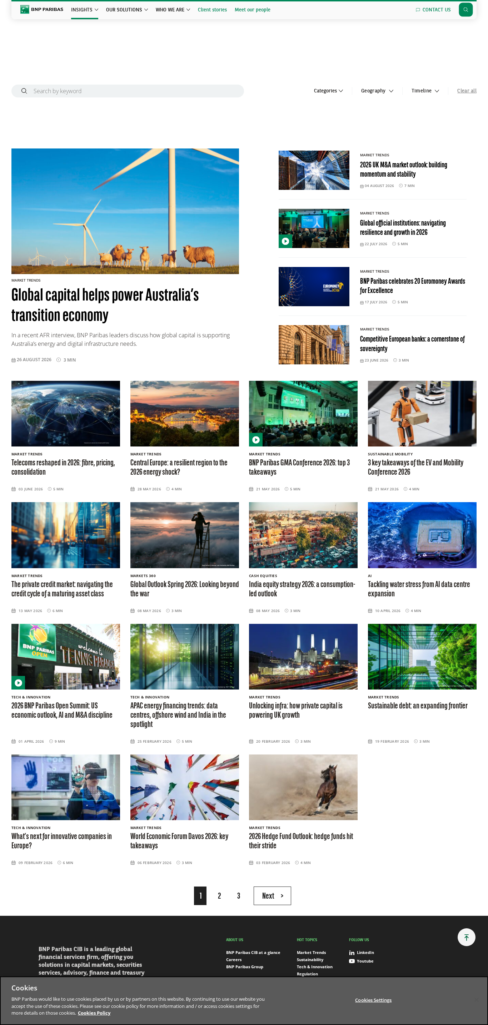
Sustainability (310, 959)
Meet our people (252, 9)
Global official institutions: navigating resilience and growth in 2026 (403, 228)
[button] (466, 937)
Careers (233, 959)
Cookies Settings (373, 999)
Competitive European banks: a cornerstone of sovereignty (412, 344)
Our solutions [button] (124, 9)
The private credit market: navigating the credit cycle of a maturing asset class (62, 590)
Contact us (437, 9)
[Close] (476, 1000)
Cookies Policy (94, 1013)
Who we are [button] (170, 9)
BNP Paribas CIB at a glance (253, 952)
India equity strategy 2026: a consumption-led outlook (302, 590)
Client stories (212, 9)
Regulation (307, 973)
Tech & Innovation (315, 966)
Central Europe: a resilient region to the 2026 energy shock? (179, 468)
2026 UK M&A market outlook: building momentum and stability (403, 170)
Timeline (422, 91)
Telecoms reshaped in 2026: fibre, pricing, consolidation (63, 468)
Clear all (467, 91)
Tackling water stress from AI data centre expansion (419, 590)
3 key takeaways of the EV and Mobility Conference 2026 (415, 468)
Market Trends (311, 952)
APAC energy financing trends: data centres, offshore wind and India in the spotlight (178, 715)
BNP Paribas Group (244, 966)
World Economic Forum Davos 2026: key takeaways (179, 841)
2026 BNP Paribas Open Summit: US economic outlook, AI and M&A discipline (62, 711)
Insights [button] (82, 9)
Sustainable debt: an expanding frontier (418, 706)
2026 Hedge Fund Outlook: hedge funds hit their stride (301, 841)
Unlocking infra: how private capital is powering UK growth (296, 711)
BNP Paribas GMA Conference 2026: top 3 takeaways (299, 468)
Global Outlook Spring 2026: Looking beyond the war (184, 590)
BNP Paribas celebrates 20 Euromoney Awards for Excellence (412, 286)
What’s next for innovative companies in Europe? (61, 841)
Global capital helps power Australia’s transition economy (105, 306)
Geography (374, 91)
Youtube (365, 961)
